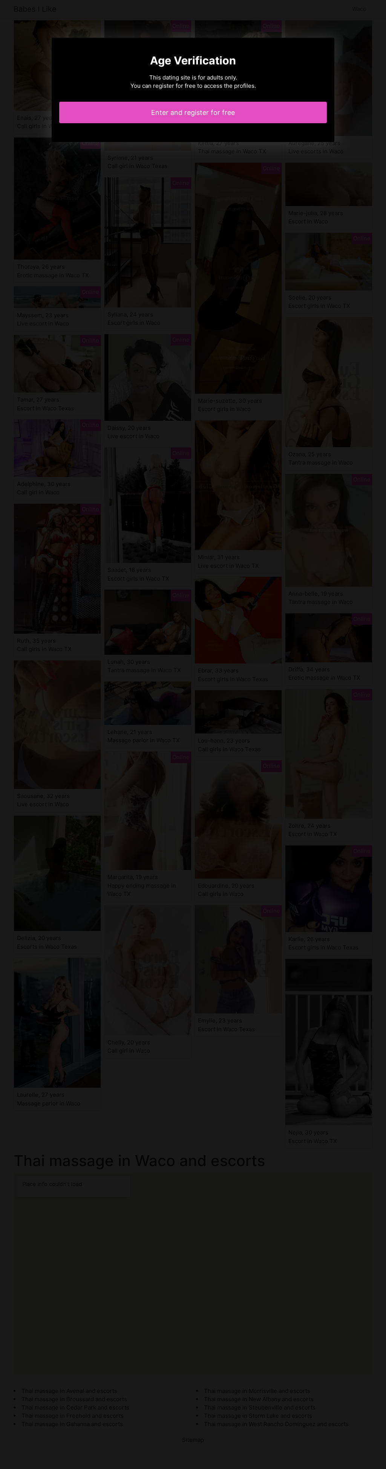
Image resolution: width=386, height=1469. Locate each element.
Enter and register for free (193, 112)
